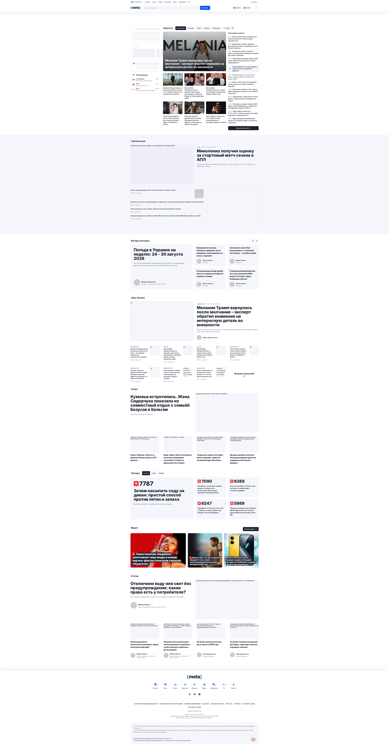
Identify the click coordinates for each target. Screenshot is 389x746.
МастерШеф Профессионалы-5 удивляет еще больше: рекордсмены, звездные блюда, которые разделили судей (194, 93)
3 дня (154, 473)
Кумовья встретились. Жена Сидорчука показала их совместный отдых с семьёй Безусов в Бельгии (160, 403)
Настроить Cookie (248, 704)
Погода (160, 2)
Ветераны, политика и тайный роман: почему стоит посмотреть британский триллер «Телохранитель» (167, 202)
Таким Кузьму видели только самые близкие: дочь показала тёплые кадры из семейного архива (171, 120)
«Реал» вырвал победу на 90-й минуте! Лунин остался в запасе (153, 190)
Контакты (205, 704)
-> (244, 374)
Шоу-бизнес (181, 28)
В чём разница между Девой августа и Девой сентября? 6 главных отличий (210, 273)
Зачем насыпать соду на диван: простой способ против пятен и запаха (155, 209)
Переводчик (182, 2)
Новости (147, 2)
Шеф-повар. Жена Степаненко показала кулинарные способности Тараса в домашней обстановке (178, 459)
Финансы (194, 688)
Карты (175, 2)
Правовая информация (192, 704)
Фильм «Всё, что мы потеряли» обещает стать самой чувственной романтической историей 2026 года (205, 550)
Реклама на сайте (217, 704)
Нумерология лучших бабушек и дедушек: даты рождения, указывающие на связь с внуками (210, 252)
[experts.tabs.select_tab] (253, 241)
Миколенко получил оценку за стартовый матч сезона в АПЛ (225, 155)
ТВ (189, 2)
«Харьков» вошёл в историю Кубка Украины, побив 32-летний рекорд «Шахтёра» (210, 457)
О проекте (237, 704)
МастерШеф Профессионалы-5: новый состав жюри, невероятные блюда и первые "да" (216, 91)
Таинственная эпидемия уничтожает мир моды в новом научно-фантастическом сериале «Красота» (158, 550)
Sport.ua (229, 704)
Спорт (199, 28)
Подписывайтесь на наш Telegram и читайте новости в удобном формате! (245, 69)
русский (254, 2)
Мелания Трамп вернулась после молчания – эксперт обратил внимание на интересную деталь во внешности (224, 316)
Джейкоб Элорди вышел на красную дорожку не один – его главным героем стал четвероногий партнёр (173, 91)
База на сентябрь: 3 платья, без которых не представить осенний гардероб (242, 488)
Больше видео (249, 529)
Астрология (216, 28)
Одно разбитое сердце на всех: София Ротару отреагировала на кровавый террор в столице (216, 119)
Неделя (161, 473)
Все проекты (137, 2)
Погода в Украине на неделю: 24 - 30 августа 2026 (158, 254)
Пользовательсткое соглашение (171, 704)
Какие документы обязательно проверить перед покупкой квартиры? (144, 644)
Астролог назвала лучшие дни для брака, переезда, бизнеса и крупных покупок (244, 644)
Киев (228, 28)
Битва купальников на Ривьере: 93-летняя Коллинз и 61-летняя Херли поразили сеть (204, 373)
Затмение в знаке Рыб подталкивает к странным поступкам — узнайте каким (243, 250)
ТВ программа (142, 75)
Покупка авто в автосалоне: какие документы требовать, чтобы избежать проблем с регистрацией (177, 646)
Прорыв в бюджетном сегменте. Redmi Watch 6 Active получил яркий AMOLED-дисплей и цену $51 (165, 216)
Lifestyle (191, 28)
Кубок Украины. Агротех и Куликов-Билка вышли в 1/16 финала (143, 457)
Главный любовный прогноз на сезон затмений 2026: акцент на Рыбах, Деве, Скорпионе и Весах (242, 275)
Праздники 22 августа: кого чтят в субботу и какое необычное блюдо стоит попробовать (211, 510)
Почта (154, 2)
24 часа (146, 473)
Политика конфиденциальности (146, 704)
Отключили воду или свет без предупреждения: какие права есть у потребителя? (160, 587)
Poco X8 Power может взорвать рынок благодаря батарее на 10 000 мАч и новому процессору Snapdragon (241, 550)
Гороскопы (167, 2)
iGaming (233, 688)
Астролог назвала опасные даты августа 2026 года (209, 643)
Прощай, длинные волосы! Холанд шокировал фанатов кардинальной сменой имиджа (243, 459)
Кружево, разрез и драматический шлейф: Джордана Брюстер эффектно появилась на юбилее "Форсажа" (192, 120)
